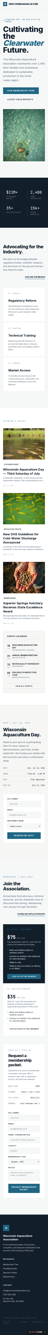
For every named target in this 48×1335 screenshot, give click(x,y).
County (12, 1146)
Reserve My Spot (24, 835)
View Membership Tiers (21, 91)
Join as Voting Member (24, 976)
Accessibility (38, 1322)
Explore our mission (35, 277)
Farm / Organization (19, 1135)
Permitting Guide (10, 1268)
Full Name (12, 799)
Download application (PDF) (31, 914)
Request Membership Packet (23, 1188)
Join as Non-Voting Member (24, 1029)
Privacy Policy (6, 1323)
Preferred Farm (15, 821)
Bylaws (24, 1322)
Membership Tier (17, 1157)
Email (10, 810)
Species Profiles (10, 1273)
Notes (11, 1168)
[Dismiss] (44, 1331)
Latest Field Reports (20, 99)
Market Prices (9, 1277)
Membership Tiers (10, 1264)
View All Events (24, 686)
